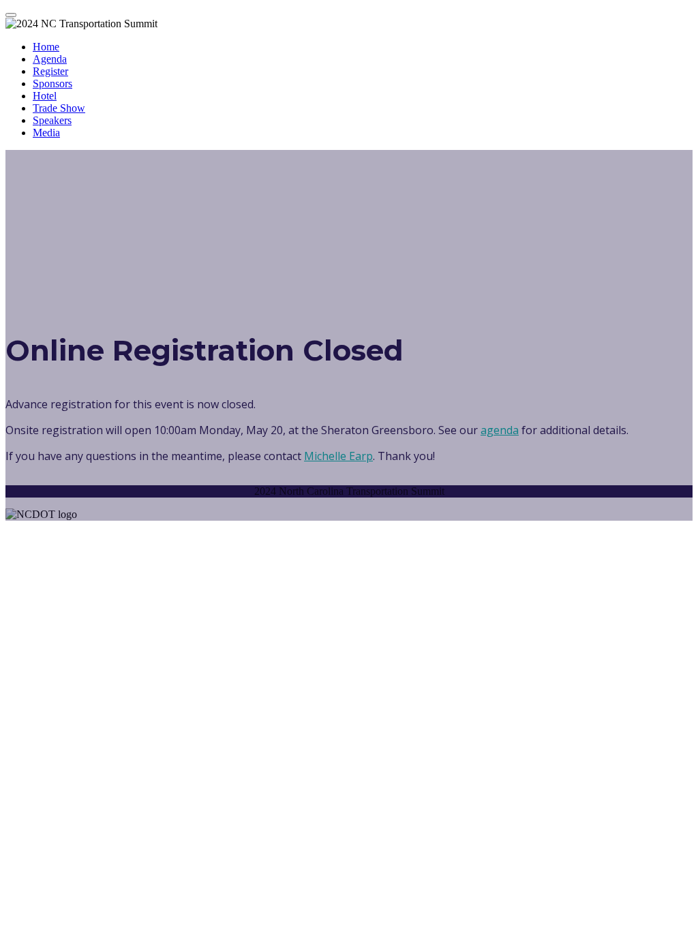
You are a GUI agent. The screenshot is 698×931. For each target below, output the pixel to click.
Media (46, 132)
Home (46, 46)
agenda (500, 430)
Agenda (50, 59)
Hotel (45, 96)
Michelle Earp (338, 455)
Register (50, 71)
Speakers (52, 120)
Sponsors (52, 83)
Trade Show (59, 108)
